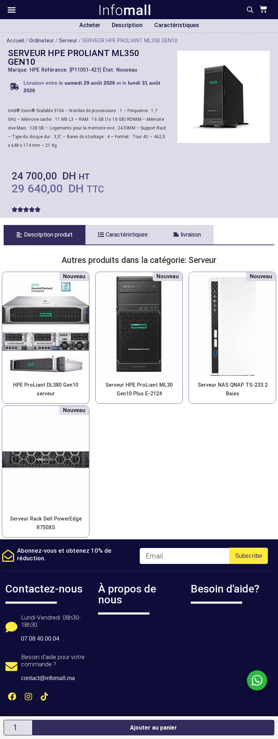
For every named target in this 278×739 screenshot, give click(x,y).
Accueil (15, 40)
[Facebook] (12, 696)
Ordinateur (41, 40)
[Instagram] (28, 696)
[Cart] (262, 9)
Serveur (68, 40)
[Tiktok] (44, 696)
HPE (34, 70)
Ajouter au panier (153, 727)
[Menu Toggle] (11, 9)
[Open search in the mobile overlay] (250, 10)
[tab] (44, 235)
